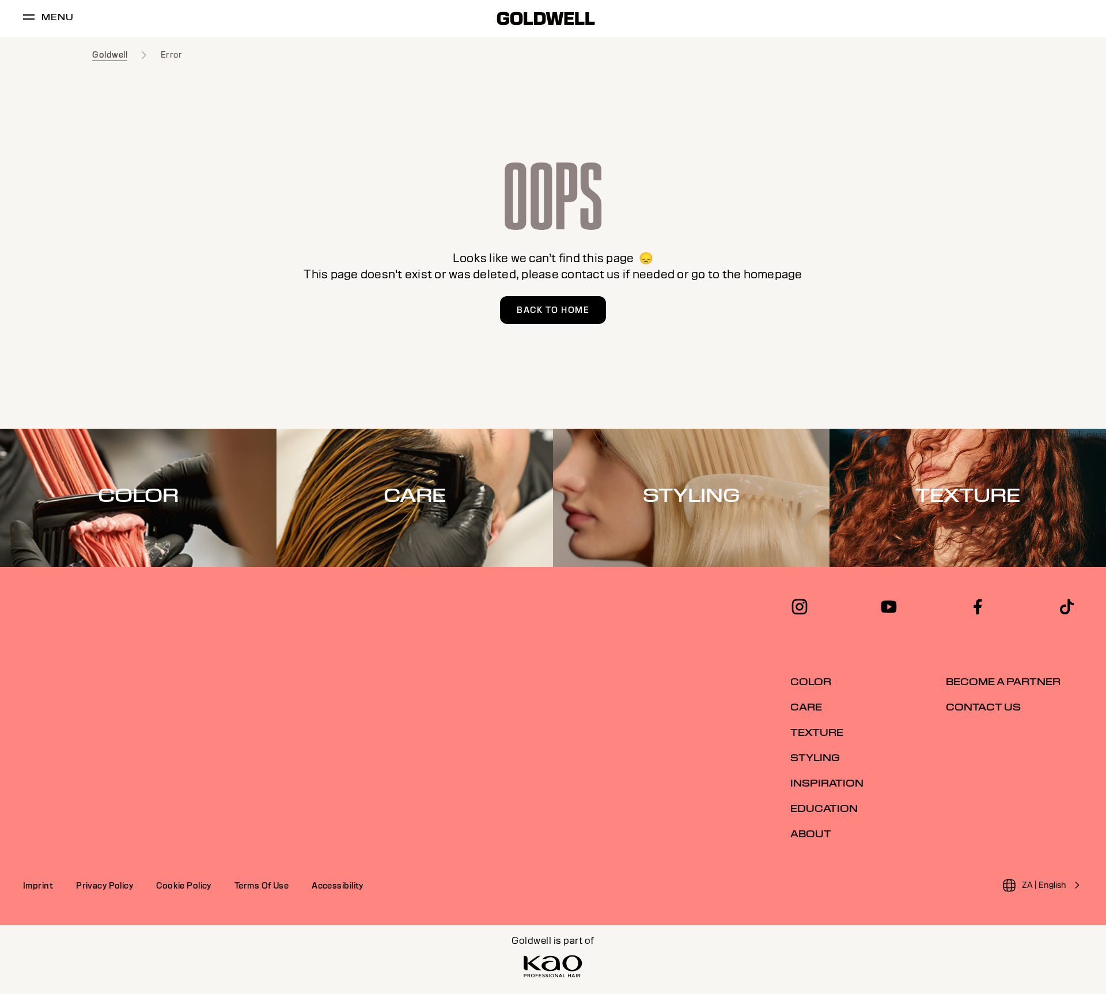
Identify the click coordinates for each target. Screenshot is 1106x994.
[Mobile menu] (29, 19)
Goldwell (109, 55)
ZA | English (1044, 885)
